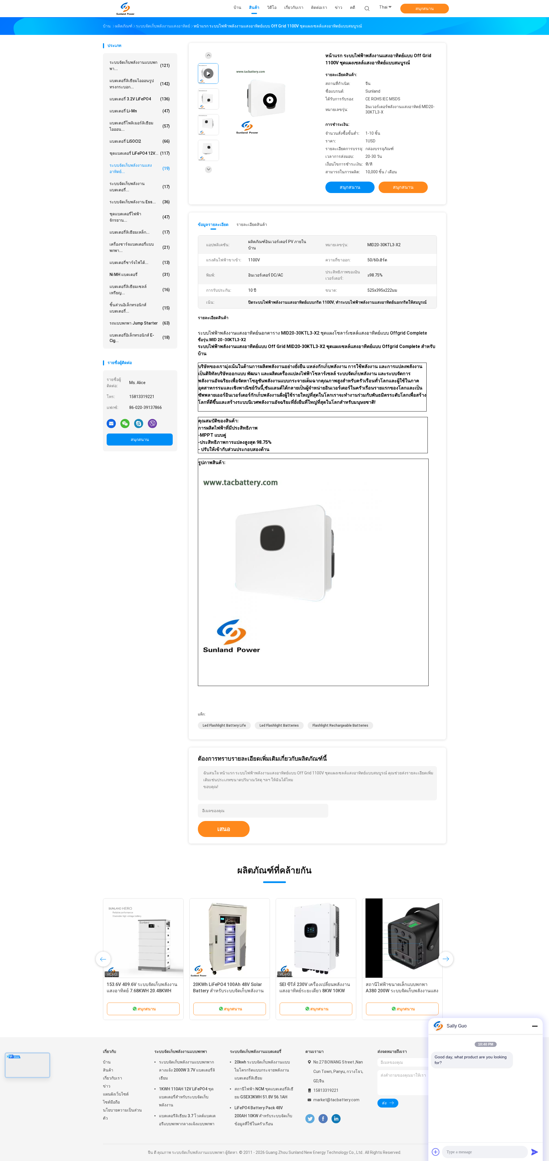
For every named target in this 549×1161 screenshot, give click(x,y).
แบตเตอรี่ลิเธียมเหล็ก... (140, 232)
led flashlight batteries (279, 725)
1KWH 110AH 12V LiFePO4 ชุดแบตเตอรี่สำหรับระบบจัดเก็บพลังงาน (186, 1097)
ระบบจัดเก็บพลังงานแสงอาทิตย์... (140, 168)
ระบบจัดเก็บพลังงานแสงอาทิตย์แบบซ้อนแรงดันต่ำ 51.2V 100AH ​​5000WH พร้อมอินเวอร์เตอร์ (142, 991)
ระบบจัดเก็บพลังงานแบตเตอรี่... (140, 186)
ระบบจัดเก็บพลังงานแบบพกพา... (140, 65)
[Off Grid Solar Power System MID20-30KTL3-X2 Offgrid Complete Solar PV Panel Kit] (270, 100)
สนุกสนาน (424, 8)
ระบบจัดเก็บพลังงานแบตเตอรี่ (255, 1051)
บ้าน (107, 1062)
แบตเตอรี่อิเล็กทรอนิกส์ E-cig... (140, 338)
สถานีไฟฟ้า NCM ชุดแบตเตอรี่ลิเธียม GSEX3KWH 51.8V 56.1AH (263, 1093)
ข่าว (106, 1086)
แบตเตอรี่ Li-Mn (140, 111)
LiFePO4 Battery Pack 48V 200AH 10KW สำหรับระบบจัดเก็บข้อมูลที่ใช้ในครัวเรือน (263, 1116)
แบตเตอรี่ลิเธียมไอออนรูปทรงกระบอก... (140, 83)
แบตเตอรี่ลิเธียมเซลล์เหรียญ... (140, 289)
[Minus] (534, 1026)
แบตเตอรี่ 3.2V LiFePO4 (140, 99)
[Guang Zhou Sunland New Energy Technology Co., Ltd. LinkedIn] (336, 1119)
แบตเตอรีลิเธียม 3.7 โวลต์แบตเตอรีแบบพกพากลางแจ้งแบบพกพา (187, 1120)
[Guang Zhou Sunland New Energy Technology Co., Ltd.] (125, 8)
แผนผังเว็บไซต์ (116, 1094)
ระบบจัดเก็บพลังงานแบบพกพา (180, 1051)
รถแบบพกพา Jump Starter (140, 323)
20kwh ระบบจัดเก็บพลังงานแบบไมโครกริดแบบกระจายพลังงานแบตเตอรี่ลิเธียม (262, 1070)
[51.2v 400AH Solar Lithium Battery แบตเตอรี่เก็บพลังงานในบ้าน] (402, 938)
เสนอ (223, 829)
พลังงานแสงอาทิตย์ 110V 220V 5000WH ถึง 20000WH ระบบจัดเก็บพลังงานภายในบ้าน (227, 991)
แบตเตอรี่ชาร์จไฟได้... (140, 262)
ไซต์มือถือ (111, 1102)
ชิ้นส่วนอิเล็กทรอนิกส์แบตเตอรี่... (140, 308)
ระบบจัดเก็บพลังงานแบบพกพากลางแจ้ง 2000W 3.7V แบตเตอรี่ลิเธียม (187, 1070)
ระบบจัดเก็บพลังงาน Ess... (140, 202)
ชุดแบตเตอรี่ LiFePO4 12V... (140, 153)
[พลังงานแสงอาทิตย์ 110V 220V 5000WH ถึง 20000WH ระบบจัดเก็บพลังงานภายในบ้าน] (230, 938)
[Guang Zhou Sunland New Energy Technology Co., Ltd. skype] (138, 423)
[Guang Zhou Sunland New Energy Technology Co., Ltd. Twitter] (310, 1119)
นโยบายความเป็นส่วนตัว (122, 1114)
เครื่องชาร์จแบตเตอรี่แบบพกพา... (140, 247)
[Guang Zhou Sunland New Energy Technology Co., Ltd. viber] (152, 423)
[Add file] (436, 1152)
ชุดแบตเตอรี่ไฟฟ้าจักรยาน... (140, 217)
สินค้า (108, 1070)
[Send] (534, 1152)
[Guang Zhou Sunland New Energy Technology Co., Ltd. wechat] (125, 423)
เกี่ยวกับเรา (112, 1078)
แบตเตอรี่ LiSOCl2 (140, 141)
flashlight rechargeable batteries (340, 725)
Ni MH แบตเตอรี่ (140, 274)
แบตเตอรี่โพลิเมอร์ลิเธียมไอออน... (140, 126)
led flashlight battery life (224, 725)
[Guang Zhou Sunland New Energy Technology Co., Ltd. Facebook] (323, 1119)
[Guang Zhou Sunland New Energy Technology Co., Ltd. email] (111, 423)
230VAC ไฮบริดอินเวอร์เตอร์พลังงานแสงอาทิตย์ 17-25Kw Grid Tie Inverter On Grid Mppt (315, 991)
